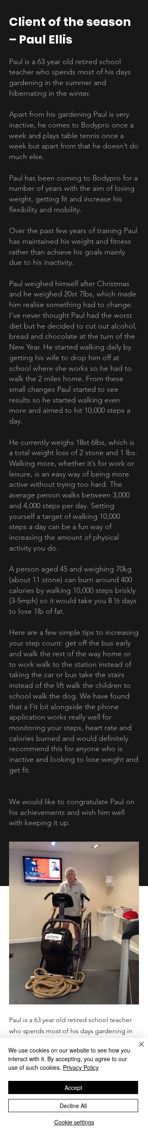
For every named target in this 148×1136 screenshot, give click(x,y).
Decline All (73, 1105)
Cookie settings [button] (74, 1122)
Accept (73, 1087)
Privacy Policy (81, 1067)
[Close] (136, 1049)
